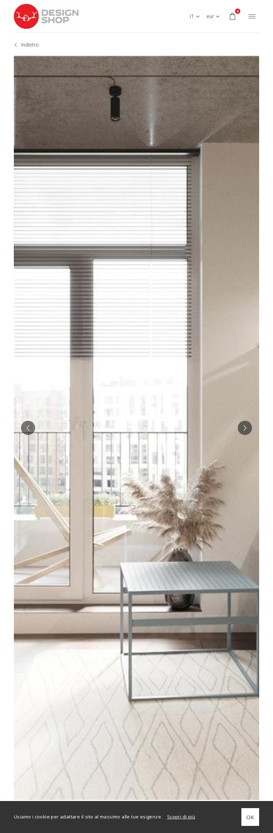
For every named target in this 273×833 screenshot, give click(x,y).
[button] (28, 428)
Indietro (30, 44)
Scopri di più (181, 816)
